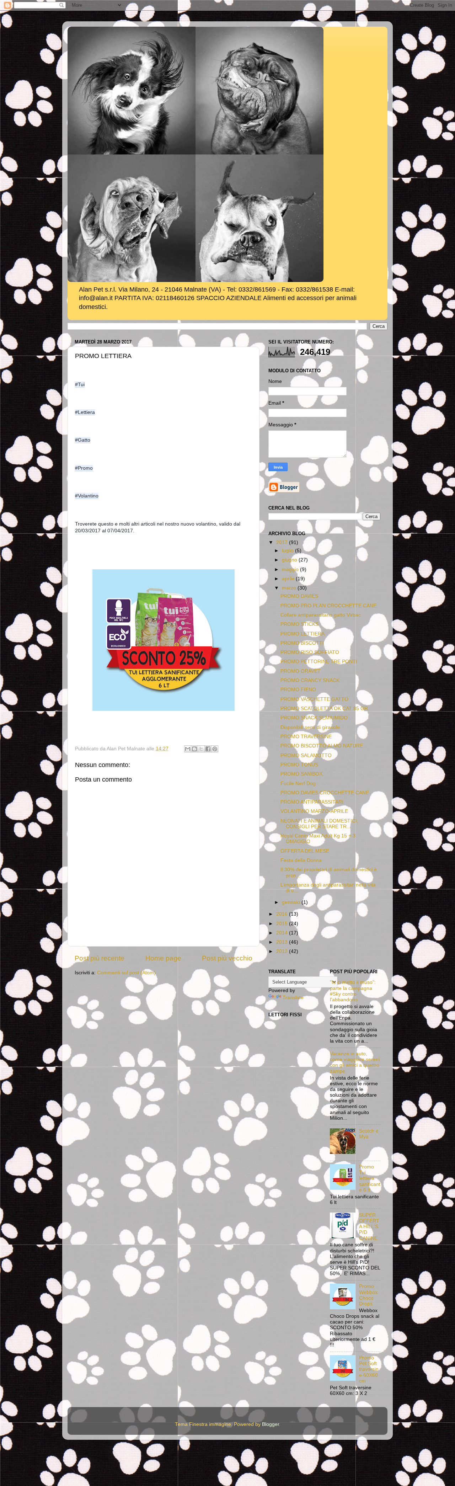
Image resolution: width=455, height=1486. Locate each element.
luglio (288, 550)
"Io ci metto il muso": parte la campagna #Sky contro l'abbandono (353, 991)
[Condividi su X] (201, 748)
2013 (282, 942)
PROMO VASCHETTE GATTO (314, 699)
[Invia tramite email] (187, 748)
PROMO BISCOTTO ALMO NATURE (321, 746)
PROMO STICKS (299, 624)
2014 (282, 933)
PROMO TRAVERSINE (306, 736)
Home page (163, 958)
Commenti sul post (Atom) (126, 972)
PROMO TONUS (299, 764)
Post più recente (99, 958)
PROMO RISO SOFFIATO (309, 652)
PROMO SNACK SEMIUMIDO (314, 717)
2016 (282, 914)
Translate (293, 997)
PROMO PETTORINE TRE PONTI (318, 661)
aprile (289, 578)
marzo (290, 588)
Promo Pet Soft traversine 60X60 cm (369, 1369)
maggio (291, 569)
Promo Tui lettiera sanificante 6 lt (369, 1178)
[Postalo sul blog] (194, 748)
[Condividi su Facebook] (208, 748)
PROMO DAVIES (299, 596)
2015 (282, 923)
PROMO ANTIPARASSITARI (311, 802)
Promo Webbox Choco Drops (368, 1295)
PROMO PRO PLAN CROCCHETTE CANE (328, 605)
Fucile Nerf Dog (298, 783)
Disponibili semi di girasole (310, 727)
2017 (282, 542)
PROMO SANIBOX (301, 774)
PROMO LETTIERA (302, 634)
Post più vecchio (227, 958)
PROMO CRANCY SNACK (309, 680)
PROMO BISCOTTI (302, 643)
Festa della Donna (301, 860)
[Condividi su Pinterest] (214, 748)
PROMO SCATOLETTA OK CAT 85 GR (324, 708)
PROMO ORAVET (300, 671)
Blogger (270, 1424)
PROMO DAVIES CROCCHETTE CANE (324, 792)
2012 (282, 951)
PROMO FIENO (298, 689)
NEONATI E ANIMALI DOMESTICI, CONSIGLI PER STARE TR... (319, 823)
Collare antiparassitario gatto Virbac (320, 615)
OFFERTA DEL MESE (304, 851)
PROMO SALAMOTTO (306, 755)
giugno (290, 560)
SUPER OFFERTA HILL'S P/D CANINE (369, 1227)
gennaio (291, 902)
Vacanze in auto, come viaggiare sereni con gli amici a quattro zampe (355, 1062)
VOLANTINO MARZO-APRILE (314, 811)
